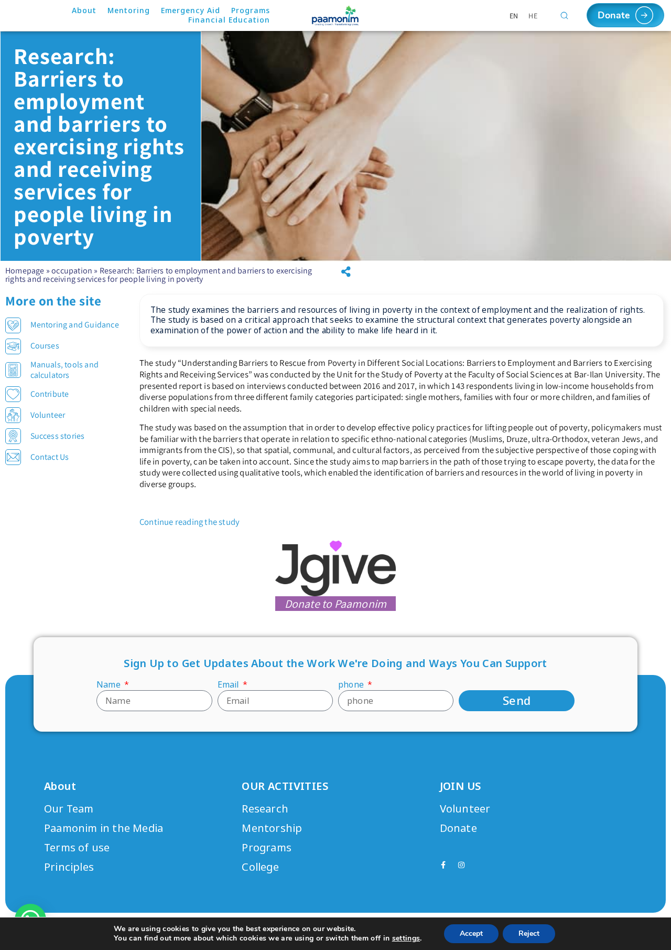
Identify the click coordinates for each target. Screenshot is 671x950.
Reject (528, 933)
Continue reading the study (189, 521)
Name (109, 684)
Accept (471, 933)
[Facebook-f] (443, 865)
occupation (71, 270)
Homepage (25, 270)
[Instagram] (461, 865)
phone (352, 684)
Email (229, 684)
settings (406, 938)
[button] (346, 272)
